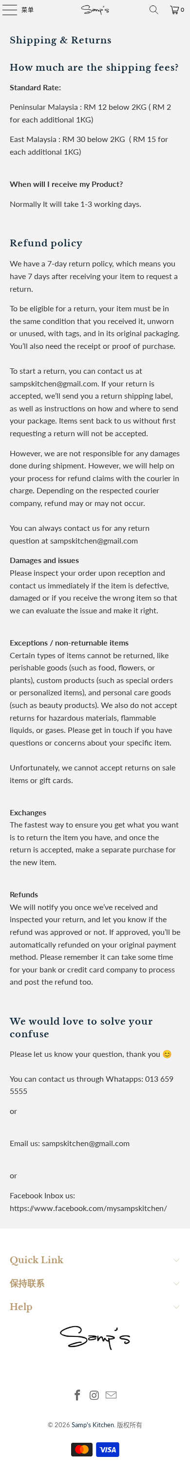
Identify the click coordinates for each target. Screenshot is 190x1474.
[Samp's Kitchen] (95, 10)
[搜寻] (154, 10)
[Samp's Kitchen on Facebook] (77, 1396)
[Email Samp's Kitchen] (111, 1396)
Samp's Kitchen (93, 1425)
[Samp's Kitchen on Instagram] (94, 1396)
